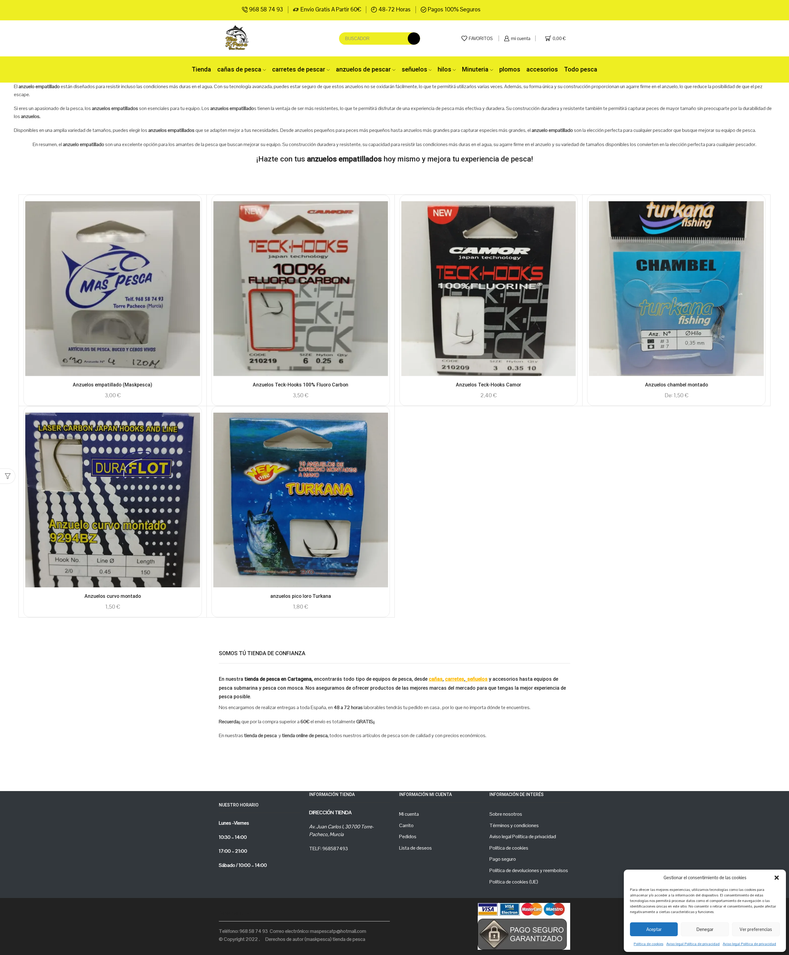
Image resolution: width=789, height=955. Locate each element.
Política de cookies (648, 943)
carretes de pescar (298, 69)
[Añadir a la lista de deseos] (189, 214)
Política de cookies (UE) (513, 882)
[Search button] (414, 38)
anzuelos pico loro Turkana (300, 596)
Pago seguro (502, 859)
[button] (777, 878)
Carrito (406, 825)
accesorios (542, 69)
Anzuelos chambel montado (676, 385)
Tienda (201, 69)
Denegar (705, 929)
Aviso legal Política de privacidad (693, 943)
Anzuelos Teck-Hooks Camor (488, 385)
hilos (444, 69)
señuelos (414, 69)
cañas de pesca (239, 69)
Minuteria (475, 69)
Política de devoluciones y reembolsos (528, 870)
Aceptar (654, 929)
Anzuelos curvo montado (112, 596)
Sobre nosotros (505, 814)
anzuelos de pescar (363, 69)
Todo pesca (580, 69)
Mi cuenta (409, 814)
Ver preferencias (756, 929)
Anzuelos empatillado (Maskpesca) (112, 385)
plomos (509, 69)
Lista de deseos (415, 848)
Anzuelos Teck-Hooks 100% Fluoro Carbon (300, 385)
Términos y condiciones (514, 825)
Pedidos (407, 836)
